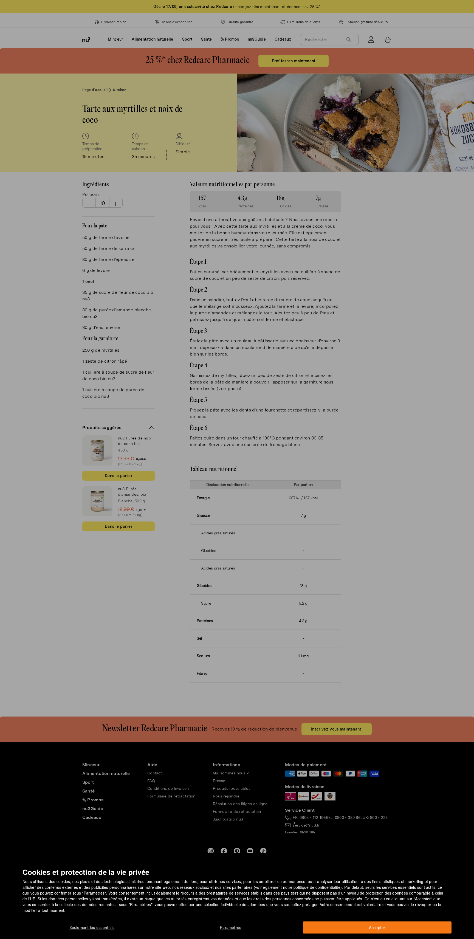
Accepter (377, 927)
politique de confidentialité (317, 887)
